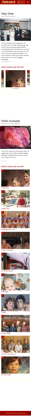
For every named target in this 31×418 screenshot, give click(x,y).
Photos (3, 16)
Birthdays (4, 123)
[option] (15, 80)
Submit (22, 2)
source (5, 161)
